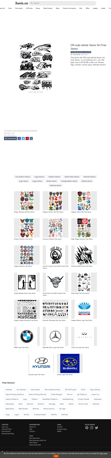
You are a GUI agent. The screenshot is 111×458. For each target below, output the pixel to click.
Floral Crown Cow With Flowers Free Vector (54, 294)
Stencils (30, 404)
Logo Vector (23, 181)
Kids (80, 8)
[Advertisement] (55, 27)
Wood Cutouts (47, 8)
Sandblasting (68, 399)
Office (87, 8)
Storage (52, 404)
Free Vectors (6, 431)
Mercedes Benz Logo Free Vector (53, 347)
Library (103, 8)
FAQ (30, 429)
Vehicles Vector (55, 185)
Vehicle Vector (87, 181)
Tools (10, 8)
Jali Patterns (82, 394)
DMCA (59, 431)
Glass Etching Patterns (15, 394)
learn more (103, 453)
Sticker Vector (52, 181)
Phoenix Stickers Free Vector (23, 239)
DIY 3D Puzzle (70, 389)
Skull (20, 404)
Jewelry (95, 8)
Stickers (19, 131)
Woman (36, 408)
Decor (58, 8)
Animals (9, 389)
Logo (14, 131)
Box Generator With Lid (37, 440)
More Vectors (49, 408)
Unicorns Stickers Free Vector (52, 239)
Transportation (40, 414)
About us (32, 427)
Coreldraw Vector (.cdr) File (81, 52)
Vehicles (34, 131)
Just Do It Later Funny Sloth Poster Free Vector (55, 267)
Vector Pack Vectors (72, 177)
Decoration (35, 389)
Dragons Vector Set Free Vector (81, 212)
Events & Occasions (69, 8)
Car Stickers (8, 131)
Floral (83, 389)
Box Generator (34, 438)
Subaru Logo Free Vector (65, 374)
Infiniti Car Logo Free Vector (80, 347)
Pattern (35, 399)
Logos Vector (37, 181)
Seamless (98, 399)
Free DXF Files (6, 429)
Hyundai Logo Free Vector (36, 374)
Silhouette (10, 404)
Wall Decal (10, 408)
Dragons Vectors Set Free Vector (53, 212)
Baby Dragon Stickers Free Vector (82, 239)
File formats (19, 8)
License (59, 427)
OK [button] (56, 456)
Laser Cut (95, 394)
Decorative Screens (52, 389)
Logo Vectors (39, 177)
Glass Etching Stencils (37, 394)
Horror (70, 394)
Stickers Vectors (54, 177)
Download (11, 138)
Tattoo (71, 404)
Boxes (38, 8)
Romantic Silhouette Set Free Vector (54, 320)
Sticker (26, 414)
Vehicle (54, 414)
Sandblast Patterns (50, 399)
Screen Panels (83, 399)
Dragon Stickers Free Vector (23, 266)
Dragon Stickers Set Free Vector (24, 212)
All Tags (62, 408)
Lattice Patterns (12, 399)
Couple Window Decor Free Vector (25, 293)
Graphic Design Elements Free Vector (26, 320)
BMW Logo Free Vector (21, 347)
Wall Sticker (23, 408)
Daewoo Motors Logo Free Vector (81, 320)
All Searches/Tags (8, 434)
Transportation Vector (69, 181)
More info (84, 55)
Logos (16, 414)
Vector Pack (27, 131)
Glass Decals (95, 389)
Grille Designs (56, 394)
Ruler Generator (35, 445)
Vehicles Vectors (90, 177)
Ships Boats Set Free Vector (80, 293)
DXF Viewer (33, 443)
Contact (32, 431)
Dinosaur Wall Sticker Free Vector (81, 266)
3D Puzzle (29, 8)
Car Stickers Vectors (23, 177)
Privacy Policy (62, 429)
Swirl (62, 404)
